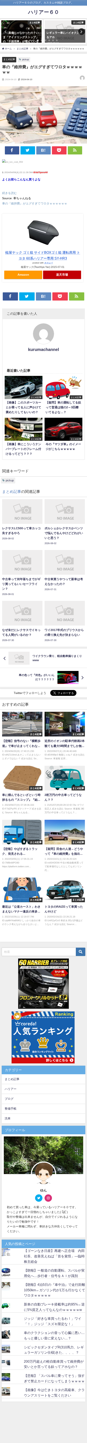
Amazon (23, 274)
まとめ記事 (9, 59)
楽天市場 (62, 274)
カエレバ (48, 263)
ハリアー (10, 1088)
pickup (25, 59)
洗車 (8, 1118)
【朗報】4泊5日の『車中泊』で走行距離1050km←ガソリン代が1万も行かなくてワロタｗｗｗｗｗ (54, 1290)
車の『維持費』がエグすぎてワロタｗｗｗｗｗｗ (34, 203)
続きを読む (9, 192)
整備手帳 (10, 1108)
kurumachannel (43, 349)
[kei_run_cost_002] (12, 163)
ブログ (9, 1098)
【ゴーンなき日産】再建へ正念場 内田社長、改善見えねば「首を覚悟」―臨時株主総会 (54, 1256)
